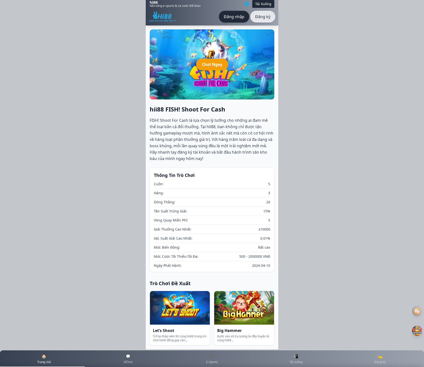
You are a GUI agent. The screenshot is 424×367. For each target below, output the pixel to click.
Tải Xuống (263, 3)
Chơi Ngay (212, 64)
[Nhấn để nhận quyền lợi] (417, 331)
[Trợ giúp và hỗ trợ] (417, 311)
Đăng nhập (234, 16)
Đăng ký (262, 16)
